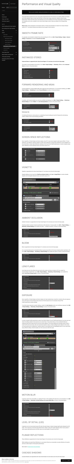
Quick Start (5, 34)
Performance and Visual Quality (9, 46)
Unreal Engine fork (8, 42)
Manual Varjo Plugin (8, 40)
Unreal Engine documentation (34, 446)
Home (3, 14)
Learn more (27, 461)
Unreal (3, 32)
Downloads (4, 16)
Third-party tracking (6, 56)
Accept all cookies (66, 460)
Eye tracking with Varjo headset (8, 28)
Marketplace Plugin (8, 38)
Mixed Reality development (7, 54)
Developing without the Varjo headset (8, 59)
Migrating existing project (8, 36)
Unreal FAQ (5, 50)
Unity (3, 30)
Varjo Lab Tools (5, 19)
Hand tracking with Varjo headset (9, 26)
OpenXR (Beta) (7, 44)
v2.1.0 (3, 24)
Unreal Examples (6, 48)
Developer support (5, 21)
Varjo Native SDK (5, 52)
